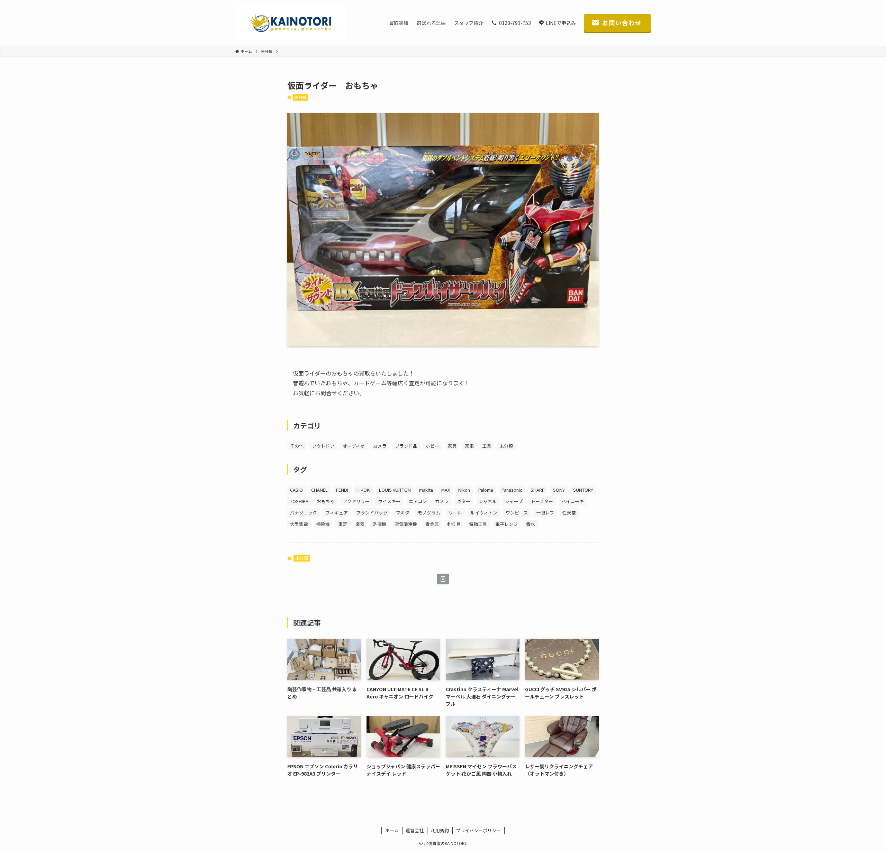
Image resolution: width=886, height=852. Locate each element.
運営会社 (415, 830)
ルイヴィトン (483, 512)
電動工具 (478, 524)
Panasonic (511, 490)
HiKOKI (363, 490)
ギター (463, 501)
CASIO (296, 490)
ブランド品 (406, 446)
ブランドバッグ (372, 512)
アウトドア (323, 446)
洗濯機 (379, 524)
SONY (559, 490)
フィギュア (336, 512)
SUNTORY (583, 490)
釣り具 (454, 524)
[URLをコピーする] (443, 579)
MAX (445, 490)
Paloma (485, 490)
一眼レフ (545, 512)
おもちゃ (326, 501)
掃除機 (323, 524)
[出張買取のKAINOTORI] (290, 23)
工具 (486, 446)
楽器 (359, 524)
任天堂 (569, 512)
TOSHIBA (299, 501)
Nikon (464, 490)
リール (455, 512)
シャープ (514, 501)
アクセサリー (356, 501)
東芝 (342, 524)
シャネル (488, 501)
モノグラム (429, 512)
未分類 (300, 97)
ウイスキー (389, 501)
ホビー (432, 446)
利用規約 (440, 830)
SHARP (538, 490)
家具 (451, 446)
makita (426, 490)
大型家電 (299, 524)
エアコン (418, 501)
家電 (469, 446)
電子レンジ (506, 524)
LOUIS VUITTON (395, 490)
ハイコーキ (572, 501)
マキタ (402, 512)
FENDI (342, 490)
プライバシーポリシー (478, 830)
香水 (530, 524)
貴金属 (432, 524)
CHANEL (319, 490)
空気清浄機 (406, 524)
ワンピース (517, 512)
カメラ (380, 446)
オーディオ (354, 446)
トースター (542, 501)
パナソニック (303, 512)
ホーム (392, 830)
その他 (297, 446)
